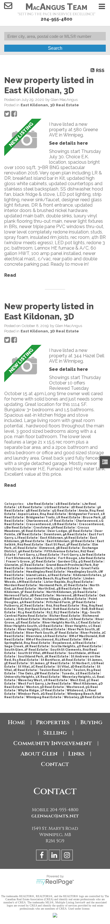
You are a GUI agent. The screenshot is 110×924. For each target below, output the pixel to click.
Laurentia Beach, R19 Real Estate (54, 578)
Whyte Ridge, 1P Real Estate (41, 690)
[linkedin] (55, 856)
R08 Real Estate (66, 609)
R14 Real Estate (31, 612)
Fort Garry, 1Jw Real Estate (83, 554)
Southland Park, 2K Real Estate (43, 656)
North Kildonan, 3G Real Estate (71, 592)
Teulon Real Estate (55, 670)
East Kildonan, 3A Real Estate (64, 537)
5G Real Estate (64, 510)
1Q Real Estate (56, 507)
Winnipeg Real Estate (44, 697)
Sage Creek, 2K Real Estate (26, 646)
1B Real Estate (68, 503)
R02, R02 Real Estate (63, 605)
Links (76, 754)
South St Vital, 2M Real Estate (42, 653)
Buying (91, 722)
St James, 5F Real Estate (50, 663)
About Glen (39, 754)
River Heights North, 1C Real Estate (71, 622)
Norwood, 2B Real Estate (76, 595)
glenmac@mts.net (55, 816)
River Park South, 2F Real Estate (52, 632)
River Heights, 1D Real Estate (42, 629)
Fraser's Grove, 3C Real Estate (31, 561)
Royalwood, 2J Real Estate (74, 642)
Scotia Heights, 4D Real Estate (76, 646)
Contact (55, 764)
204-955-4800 (56, 19)
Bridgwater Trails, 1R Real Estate (53, 517)
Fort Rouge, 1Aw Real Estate (81, 558)
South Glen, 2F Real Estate (26, 649)
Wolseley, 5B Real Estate (84, 697)
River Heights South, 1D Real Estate (33, 625)
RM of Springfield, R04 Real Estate (48, 641)
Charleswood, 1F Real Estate (50, 520)
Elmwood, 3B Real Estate (59, 547)
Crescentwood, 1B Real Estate (51, 524)
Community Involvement (52, 743)
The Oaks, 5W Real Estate (39, 673)
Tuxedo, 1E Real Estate (80, 673)
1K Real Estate (30, 507)
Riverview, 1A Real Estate (46, 636)
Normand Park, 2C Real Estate (63, 585)
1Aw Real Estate (40, 503)
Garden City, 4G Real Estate (81, 561)
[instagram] (67, 856)
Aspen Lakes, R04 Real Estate (42, 514)
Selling (55, 733)
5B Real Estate (38, 510)
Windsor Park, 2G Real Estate (41, 693)
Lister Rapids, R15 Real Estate (68, 581)
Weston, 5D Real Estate (45, 687)
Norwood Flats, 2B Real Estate (29, 595)
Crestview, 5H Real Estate (54, 527)
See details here (68, 143)
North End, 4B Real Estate (59, 588)
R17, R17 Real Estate (63, 612)
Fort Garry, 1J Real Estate (39, 554)
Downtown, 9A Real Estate (65, 534)
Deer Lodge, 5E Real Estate (70, 531)
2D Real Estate (83, 507)
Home (16, 722)
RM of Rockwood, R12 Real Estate (54, 639)
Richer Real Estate (65, 615)
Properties (53, 722)
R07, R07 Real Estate (34, 609)
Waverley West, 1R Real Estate (43, 680)
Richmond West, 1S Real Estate (68, 619)
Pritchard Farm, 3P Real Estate (71, 602)
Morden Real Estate (21, 585)
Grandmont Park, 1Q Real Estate (52, 568)
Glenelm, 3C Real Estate (24, 564)
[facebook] (42, 856)
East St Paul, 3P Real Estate (68, 544)
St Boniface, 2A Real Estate (63, 659)
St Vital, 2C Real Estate (37, 666)
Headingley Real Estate (45, 571)
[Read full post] (24, 140)
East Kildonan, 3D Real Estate (50, 105)
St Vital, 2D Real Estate (76, 666)
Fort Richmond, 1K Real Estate (31, 558)
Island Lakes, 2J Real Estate (48, 575)
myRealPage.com (55, 882)
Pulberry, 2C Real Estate (24, 605)
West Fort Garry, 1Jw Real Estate (44, 683)
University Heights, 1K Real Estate (32, 676)
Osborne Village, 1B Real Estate (60, 598)
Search (55, 48)
